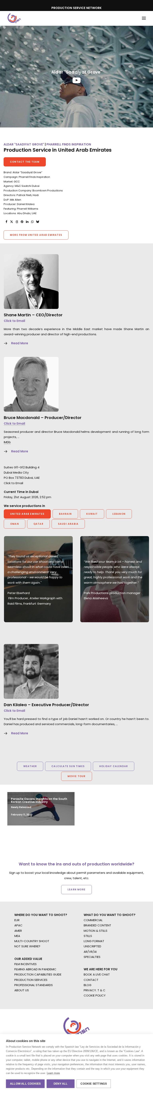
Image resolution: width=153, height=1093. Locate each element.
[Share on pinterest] (22, 221)
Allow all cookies (25, 1083)
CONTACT (91, 980)
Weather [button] (30, 766)
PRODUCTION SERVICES (30, 980)
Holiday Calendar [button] (113, 766)
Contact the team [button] (24, 161)
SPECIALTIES (92, 957)
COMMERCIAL (93, 920)
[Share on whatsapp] (32, 221)
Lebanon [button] (119, 514)
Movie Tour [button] (77, 776)
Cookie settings (93, 1083)
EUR (17, 920)
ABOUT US (21, 990)
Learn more (53, 1073)
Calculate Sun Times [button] (68, 766)
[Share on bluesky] (37, 221)
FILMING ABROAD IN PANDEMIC (35, 969)
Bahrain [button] (65, 514)
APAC (18, 925)
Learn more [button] (76, 889)
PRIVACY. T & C (94, 990)
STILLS (88, 936)
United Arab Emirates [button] (27, 514)
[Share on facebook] (6, 221)
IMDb (7, 442)
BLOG (87, 985)
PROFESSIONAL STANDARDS (33, 985)
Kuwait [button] (92, 514)
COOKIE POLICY (95, 995)
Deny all (61, 1083)
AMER (18, 931)
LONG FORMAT (94, 941)
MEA (17, 936)
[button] (144, 18)
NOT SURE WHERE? (27, 946)
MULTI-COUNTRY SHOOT (31, 941)
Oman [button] (14, 524)
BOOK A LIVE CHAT (97, 974)
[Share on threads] (16, 221)
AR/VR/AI (90, 952)
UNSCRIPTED (92, 946)
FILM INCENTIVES (25, 964)
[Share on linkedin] (27, 221)
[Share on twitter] (11, 221)
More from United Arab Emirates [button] (36, 235)
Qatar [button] (38, 524)
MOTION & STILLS (95, 931)
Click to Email (14, 321)
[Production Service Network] (14, 18)
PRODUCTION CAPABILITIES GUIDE (37, 974)
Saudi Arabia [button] (68, 524)
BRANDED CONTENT (97, 925)
